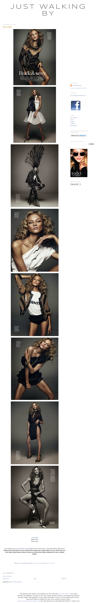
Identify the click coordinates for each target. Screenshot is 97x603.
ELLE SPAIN (7, 27)
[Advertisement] (82, 50)
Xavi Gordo (18, 548)
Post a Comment (7, 576)
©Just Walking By (64, 593)
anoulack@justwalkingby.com (78, 95)
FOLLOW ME (73, 117)
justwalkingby (77, 85)
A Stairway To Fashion (37, 563)
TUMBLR (72, 123)
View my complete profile (78, 88)
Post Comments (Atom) (16, 582)
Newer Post (6, 578)
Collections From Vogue (50, 563)
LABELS (72, 121)
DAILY (72, 119)
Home (35, 578)
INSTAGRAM (73, 125)
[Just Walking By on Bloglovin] (78, 136)
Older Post (64, 578)
